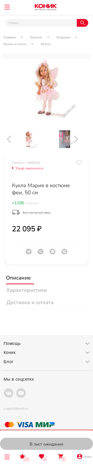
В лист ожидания (46, 444)
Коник (10, 352)
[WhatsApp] (52, 253)
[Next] (80, 139)
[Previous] (13, 139)
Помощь (12, 343)
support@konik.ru (16, 408)
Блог (9, 361)
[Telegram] (28, 253)
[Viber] (40, 253)
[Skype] (64, 253)
